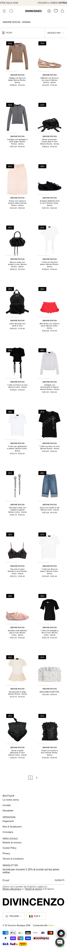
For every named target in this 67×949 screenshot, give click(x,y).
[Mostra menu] (4, 11)
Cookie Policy (9, 848)
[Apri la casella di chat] (59, 942)
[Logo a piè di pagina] (33, 902)
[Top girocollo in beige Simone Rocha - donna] (17, 670)
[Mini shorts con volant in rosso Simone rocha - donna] (49, 301)
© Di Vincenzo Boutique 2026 (16, 925)
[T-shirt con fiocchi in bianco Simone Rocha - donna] (49, 240)
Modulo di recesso (12, 842)
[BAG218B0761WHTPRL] (49, 670)
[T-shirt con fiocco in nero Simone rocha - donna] (17, 363)
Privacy (6, 853)
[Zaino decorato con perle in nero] (17, 301)
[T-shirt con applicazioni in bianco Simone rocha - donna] (17, 424)
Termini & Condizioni (13, 858)
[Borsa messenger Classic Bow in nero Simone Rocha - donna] (49, 117)
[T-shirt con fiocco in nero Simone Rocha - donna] (49, 424)
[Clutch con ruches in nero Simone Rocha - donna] (49, 728)
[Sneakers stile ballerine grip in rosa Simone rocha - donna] (17, 608)
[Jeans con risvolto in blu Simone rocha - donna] (49, 485)
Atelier (51, 925)
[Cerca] (11, 11)
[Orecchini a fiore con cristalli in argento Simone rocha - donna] (17, 485)
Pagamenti (8, 821)
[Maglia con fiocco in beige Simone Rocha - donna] (17, 56)
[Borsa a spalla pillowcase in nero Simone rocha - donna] (17, 728)
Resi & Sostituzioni (12, 826)
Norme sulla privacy (12, 889)
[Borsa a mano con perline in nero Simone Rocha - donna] (17, 240)
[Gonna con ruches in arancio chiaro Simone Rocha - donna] (17, 179)
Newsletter (8, 810)
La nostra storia (11, 799)
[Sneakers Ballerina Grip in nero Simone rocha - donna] (49, 179)
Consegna (8, 832)
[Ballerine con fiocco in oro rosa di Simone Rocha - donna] (49, 56)
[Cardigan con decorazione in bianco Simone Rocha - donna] (49, 363)
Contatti (7, 805)
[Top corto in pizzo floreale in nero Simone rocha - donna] (17, 547)
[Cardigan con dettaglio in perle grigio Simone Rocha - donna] (17, 117)
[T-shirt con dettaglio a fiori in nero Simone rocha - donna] (49, 608)
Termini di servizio (33, 889)
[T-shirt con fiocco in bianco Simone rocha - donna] (49, 547)
